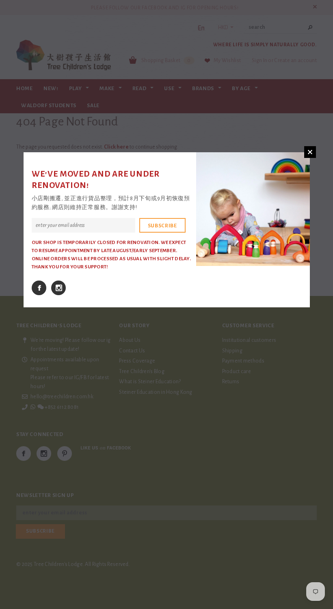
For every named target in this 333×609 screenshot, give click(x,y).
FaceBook (39, 288)
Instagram (58, 288)
